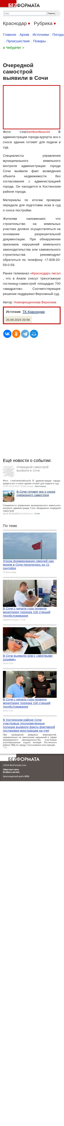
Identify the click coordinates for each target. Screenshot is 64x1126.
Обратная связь (11, 769)
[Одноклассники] (16, 334)
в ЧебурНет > (13, 48)
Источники (41, 34)
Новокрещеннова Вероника (35, 302)
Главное (9, 34)
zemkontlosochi (38, 132)
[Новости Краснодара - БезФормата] (20, 4)
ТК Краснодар (34, 312)
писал (56, 273)
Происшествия (18, 41)
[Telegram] (25, 334)
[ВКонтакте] (7, 334)
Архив (24, 34)
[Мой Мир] (34, 334)
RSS (27, 776)
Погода (58, 34)
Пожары (39, 41)
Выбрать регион (11, 772)
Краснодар (40, 273)
